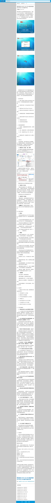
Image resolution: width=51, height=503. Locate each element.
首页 (22, 501)
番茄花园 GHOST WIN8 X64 (22, 490)
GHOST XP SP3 (24, 481)
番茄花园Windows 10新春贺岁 (22, 499)
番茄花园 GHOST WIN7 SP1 (22, 493)
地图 (29, 501)
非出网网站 (3, 1)
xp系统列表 (22, 3)
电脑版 (26, 501)
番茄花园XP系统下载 (31, 481)
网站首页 (18, 3)
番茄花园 (20, 481)
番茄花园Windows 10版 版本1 (22, 487)
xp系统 (18, 9)
